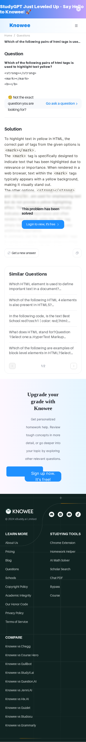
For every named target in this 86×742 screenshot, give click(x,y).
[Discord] (51, 514)
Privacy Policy (14, 613)
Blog (8, 560)
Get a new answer (24, 253)
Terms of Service (16, 622)
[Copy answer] (77, 253)
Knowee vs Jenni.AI (18, 690)
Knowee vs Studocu (18, 716)
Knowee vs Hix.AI (17, 699)
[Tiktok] (78, 514)
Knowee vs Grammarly (20, 725)
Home (8, 35)
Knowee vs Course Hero (21, 655)
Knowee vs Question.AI (21, 681)
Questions (23, 35)
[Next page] (73, 366)
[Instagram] (60, 514)
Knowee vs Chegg (18, 646)
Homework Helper (62, 551)
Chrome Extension (62, 543)
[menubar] (76, 25)
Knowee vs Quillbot (18, 664)
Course (55, 595)
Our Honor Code (16, 604)
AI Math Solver (60, 560)
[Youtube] (69, 514)
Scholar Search (60, 569)
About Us (11, 543)
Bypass (55, 586)
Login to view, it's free (40, 224)
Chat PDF (56, 578)
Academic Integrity (18, 595)
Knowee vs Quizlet (17, 708)
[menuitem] (76, 25)
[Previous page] (12, 366)
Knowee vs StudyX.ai (19, 672)
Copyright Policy (16, 586)
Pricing (10, 551)
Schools (10, 578)
